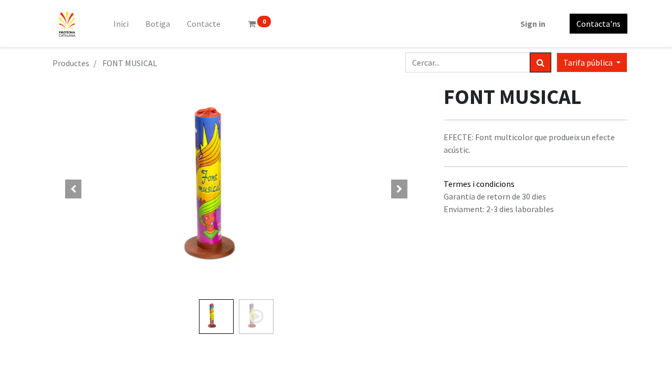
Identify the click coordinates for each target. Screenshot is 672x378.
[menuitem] (121, 23)
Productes (70, 63)
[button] (73, 189)
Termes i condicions (479, 183)
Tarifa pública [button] (588, 62)
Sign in (532, 23)
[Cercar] (540, 62)
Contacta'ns (598, 23)
